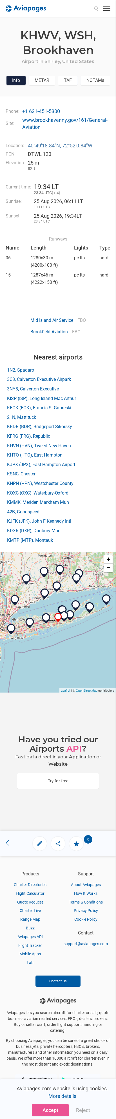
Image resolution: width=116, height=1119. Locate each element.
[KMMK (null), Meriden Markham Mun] (60, 570)
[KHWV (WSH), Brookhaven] (58, 617)
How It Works (85, 893)
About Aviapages (86, 884)
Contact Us (58, 981)
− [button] (108, 567)
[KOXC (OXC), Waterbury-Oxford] (44, 572)
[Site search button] (96, 8)
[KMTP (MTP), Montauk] (106, 599)
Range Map (30, 919)
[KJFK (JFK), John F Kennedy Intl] (11, 629)
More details (62, 1096)
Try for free (58, 780)
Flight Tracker (30, 945)
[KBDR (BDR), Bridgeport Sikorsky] (44, 593)
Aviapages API (30, 936)
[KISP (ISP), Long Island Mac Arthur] (46, 618)
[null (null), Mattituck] (75, 605)
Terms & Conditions (86, 902)
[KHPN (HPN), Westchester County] (15, 600)
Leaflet (65, 690)
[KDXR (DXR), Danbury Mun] (26, 579)
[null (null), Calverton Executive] (62, 610)
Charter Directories (30, 884)
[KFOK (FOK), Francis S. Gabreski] (70, 615)
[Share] (58, 844)
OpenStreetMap (86, 690)
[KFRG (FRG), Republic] (29, 623)
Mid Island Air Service (51, 320)
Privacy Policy (86, 910)
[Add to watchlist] (76, 844)
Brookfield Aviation (49, 331)
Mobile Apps (30, 954)
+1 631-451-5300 (41, 111)
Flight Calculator (30, 893)
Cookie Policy (85, 919)
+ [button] (108, 559)
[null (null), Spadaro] (64, 616)
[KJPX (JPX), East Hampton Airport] (89, 607)
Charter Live (30, 910)
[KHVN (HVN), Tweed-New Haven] (57, 586)
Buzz (30, 928)
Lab (30, 962)
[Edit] (40, 844)
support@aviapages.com (86, 944)
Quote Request (30, 902)
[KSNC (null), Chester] (76, 578)
